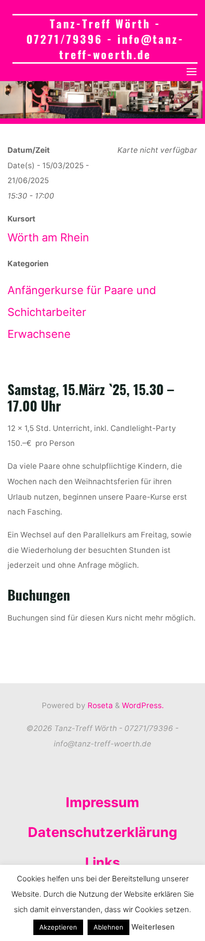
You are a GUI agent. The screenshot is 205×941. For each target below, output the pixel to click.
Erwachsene (39, 333)
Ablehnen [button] (108, 927)
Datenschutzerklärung (102, 832)
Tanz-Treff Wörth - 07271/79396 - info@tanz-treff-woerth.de (105, 39)
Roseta (99, 705)
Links (102, 862)
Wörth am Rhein (48, 237)
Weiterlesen (153, 927)
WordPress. (143, 705)
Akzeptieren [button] (58, 927)
